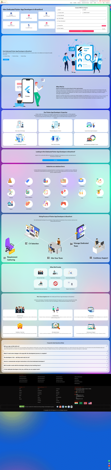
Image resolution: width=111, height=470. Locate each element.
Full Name (42, 224)
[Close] (71, 217)
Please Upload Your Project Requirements (47, 244)
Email (57, 224)
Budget (41, 235)
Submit (55, 252)
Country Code (42, 228)
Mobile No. (58, 228)
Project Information (43, 239)
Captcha (41, 248)
